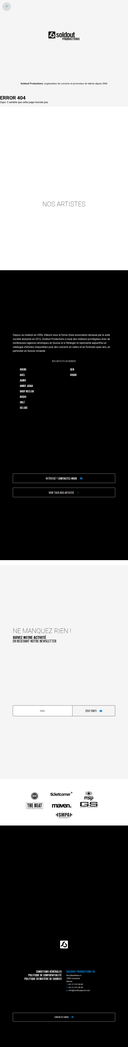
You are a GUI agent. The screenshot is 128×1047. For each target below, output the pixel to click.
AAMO (23, 380)
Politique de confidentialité (45, 975)
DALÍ (22, 402)
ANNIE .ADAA (26, 386)
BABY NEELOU (27, 391)
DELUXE (24, 407)
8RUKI (23, 369)
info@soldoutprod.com (79, 990)
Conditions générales (49, 971)
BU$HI (23, 396)
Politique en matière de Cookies (43, 978)
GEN (72, 369)
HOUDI (73, 375)
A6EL (22, 375)
